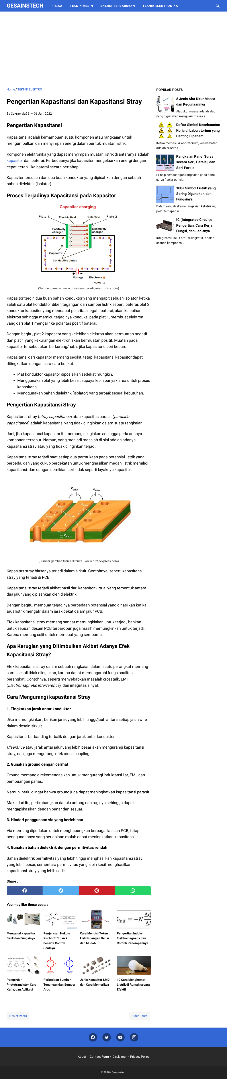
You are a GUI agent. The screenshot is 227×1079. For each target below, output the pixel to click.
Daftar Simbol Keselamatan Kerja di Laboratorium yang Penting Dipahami (198, 130)
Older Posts (139, 1016)
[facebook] (25, 890)
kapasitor (15, 160)
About (82, 1056)
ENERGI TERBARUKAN (117, 6)
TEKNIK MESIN (81, 6)
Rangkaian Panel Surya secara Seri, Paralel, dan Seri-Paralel (195, 162)
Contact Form (99, 1056)
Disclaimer (119, 1056)
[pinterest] (97, 890)
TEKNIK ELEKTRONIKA (160, 6)
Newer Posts (18, 1016)
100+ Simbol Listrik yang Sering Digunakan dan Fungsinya (196, 193)
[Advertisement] (113, 49)
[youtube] (120, 1037)
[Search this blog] (217, 5)
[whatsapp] (133, 890)
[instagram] (134, 1037)
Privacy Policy (139, 1056)
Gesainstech (25, 5)
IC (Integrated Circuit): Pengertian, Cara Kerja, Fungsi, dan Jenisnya (194, 225)
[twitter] (60, 890)
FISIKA (57, 6)
